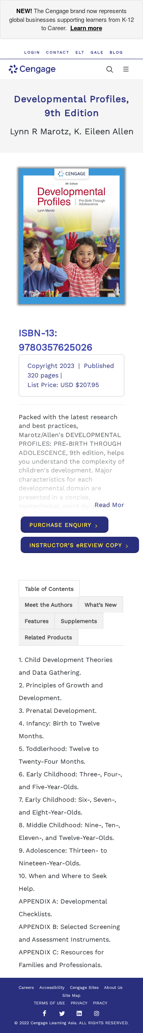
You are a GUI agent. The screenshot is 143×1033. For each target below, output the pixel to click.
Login (32, 52)
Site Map (71, 995)
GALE (97, 52)
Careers (26, 987)
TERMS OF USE (49, 1003)
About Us (113, 987)
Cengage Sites (84, 987)
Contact (58, 52)
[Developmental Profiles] (71, 236)
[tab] (49, 588)
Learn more (86, 27)
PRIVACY (79, 1003)
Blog (116, 52)
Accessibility (51, 987)
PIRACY (100, 1003)
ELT (80, 52)
